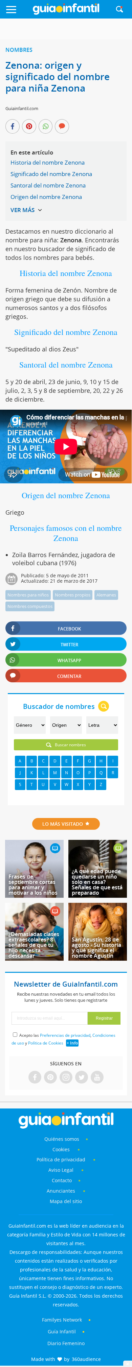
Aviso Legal (60, 1170)
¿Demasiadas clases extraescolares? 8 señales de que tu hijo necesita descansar (33, 944)
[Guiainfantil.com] (66, 13)
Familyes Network (62, 1320)
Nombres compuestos (29, 606)
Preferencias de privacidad (65, 1035)
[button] (18, 12)
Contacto (62, 1180)
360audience (86, 1359)
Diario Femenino (66, 1343)
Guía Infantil (62, 1331)
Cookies (61, 1149)
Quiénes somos (61, 1139)
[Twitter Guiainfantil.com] (81, 1077)
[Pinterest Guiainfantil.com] (50, 1077)
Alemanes (106, 595)
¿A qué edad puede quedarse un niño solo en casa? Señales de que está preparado (97, 881)
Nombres (18, 50)
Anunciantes (61, 1191)
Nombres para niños (28, 595)
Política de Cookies (45, 1043)
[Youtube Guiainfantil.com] (97, 1077)
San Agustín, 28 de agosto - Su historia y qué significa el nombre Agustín (96, 947)
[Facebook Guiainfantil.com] (35, 1077)
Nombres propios (72, 595)
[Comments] (62, 127)
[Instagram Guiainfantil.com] (66, 1077)
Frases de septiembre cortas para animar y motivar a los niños (33, 884)
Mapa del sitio (66, 1201)
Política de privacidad (62, 1159)
